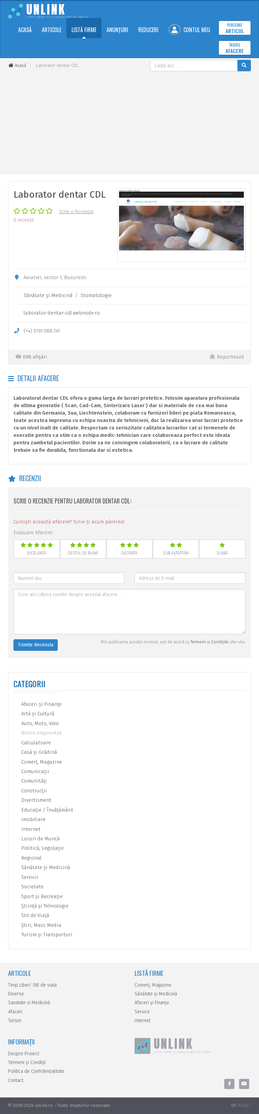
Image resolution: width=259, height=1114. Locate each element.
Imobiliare (33, 819)
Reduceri (148, 30)
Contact (15, 1080)
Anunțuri (117, 30)
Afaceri (15, 1012)
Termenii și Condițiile (210, 642)
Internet (30, 829)
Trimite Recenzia (35, 645)
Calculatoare (35, 743)
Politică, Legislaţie (42, 848)
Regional (30, 858)
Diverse (16, 994)
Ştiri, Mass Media (40, 925)
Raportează (230, 357)
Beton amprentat (41, 733)
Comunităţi (33, 781)
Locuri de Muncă (40, 839)
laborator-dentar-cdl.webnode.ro (62, 313)
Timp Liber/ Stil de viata (32, 985)
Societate (32, 887)
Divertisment (35, 800)
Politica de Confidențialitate (36, 1071)
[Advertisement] (129, 122)
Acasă (25, 30)
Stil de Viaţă (34, 915)
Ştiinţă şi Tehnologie (44, 906)
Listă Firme (83, 30)
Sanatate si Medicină (29, 1003)
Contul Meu (196, 30)
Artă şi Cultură (37, 714)
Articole (51, 30)
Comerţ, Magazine (41, 762)
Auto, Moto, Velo (39, 723)
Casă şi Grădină (38, 752)
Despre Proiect (23, 1054)
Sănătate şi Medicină (48, 295)
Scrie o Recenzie (76, 212)
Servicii (29, 877)
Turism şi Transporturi (46, 935)
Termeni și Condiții (27, 1062)
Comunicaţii (34, 771)
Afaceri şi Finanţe (41, 704)
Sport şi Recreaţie (41, 896)
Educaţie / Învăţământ (46, 810)
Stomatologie (96, 295)
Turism (14, 1020)
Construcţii (33, 791)
